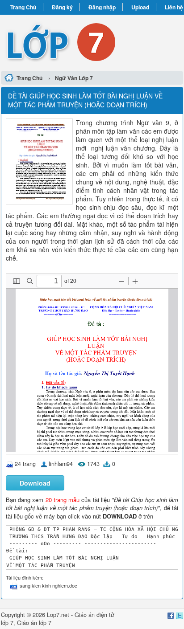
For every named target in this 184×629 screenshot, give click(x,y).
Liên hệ (174, 7)
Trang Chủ (23, 7)
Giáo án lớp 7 (34, 623)
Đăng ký (62, 7)
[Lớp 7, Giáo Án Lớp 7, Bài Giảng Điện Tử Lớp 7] (92, 41)
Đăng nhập (102, 7)
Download (35, 482)
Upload (140, 7)
